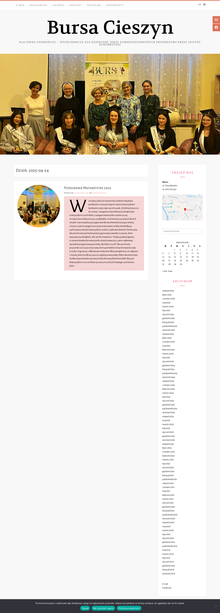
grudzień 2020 (168, 507)
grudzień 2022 (168, 436)
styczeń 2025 (168, 361)
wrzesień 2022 (168, 440)
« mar (164, 271)
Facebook (166, 588)
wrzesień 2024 (168, 377)
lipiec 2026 (167, 295)
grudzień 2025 (168, 318)
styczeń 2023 (168, 432)
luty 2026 (166, 310)
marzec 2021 (167, 499)
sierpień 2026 (168, 291)
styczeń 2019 (168, 562)
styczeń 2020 (168, 538)
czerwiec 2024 (168, 385)
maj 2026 (166, 303)
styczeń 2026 (168, 314)
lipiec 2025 (167, 338)
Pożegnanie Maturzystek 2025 (87, 188)
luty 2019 (166, 558)
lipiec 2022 (167, 448)
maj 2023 (166, 420)
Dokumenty (115, 5)
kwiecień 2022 (168, 456)
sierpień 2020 (168, 522)
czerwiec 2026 (168, 299)
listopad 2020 (168, 511)
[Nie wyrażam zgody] (216, 606)
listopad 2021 (168, 475)
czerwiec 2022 (168, 452)
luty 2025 (166, 357)
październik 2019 (169, 546)
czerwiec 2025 (168, 342)
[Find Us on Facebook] (204, 5)
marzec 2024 (168, 393)
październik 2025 (169, 326)
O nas (20, 5)
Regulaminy (39, 5)
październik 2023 (169, 409)
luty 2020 (166, 534)
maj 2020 (166, 526)
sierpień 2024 (168, 381)
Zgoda (85, 608)
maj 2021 (166, 491)
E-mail (165, 584)
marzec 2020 (168, 530)
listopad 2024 (168, 369)
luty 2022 (166, 464)
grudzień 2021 (168, 471)
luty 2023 (166, 428)
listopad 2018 (168, 570)
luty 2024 (166, 397)
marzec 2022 (168, 460)
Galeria (58, 5)
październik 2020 (169, 515)
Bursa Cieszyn (110, 27)
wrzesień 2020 (168, 519)
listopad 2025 (168, 322)
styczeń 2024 (168, 401)
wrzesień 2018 (168, 574)
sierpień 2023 (168, 416)
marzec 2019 (168, 554)
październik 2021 (169, 479)
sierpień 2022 (168, 444)
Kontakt (75, 5)
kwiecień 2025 (168, 350)
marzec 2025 (168, 354)
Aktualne (94, 5)
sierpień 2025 (168, 334)
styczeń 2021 (168, 503)
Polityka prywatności (129, 608)
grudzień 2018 (168, 566)
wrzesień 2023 (168, 412)
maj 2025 (166, 346)
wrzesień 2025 (168, 330)
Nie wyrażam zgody (103, 608)
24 (187, 260)
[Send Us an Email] (199, 5)
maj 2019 (166, 550)
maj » (170, 271)
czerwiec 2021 (168, 487)
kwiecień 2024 (168, 389)
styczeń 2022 (168, 467)
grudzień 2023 (168, 405)
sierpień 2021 (168, 483)
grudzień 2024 (168, 365)
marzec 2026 (168, 306)
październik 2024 (169, 373)
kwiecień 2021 (168, 495)
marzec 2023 (168, 424)
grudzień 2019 (168, 542)
